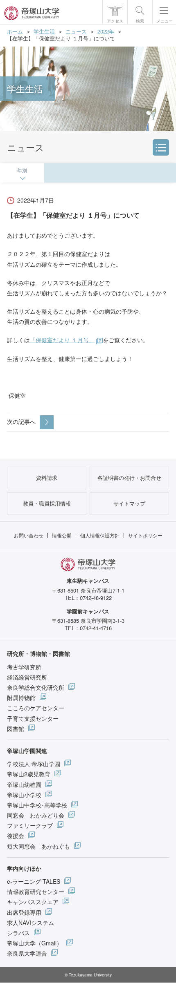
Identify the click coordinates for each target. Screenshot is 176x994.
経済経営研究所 (27, 677)
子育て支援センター (33, 718)
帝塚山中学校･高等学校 (37, 805)
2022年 (105, 31)
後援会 (15, 835)
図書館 (15, 728)
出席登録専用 (24, 912)
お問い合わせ (28, 535)
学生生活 (44, 31)
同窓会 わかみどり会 (35, 815)
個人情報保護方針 (100, 535)
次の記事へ (21, 421)
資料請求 (46, 477)
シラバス (18, 933)
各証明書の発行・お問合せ (129, 477)
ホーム (15, 31)
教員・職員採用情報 (47, 503)
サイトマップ (129, 503)
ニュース (76, 31)
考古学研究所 (24, 667)
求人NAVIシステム (30, 922)
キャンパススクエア (33, 902)
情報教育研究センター (35, 891)
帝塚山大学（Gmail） (34, 943)
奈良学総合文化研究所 (35, 687)
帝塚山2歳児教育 (28, 774)
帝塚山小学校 (24, 795)
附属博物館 (21, 697)
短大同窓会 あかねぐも (38, 846)
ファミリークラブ (30, 825)
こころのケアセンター (35, 708)
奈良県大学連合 (27, 953)
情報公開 (62, 535)
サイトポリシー (145, 535)
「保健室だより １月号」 (62, 340)
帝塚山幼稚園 (24, 784)
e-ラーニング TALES (33, 881)
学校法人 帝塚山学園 (33, 764)
